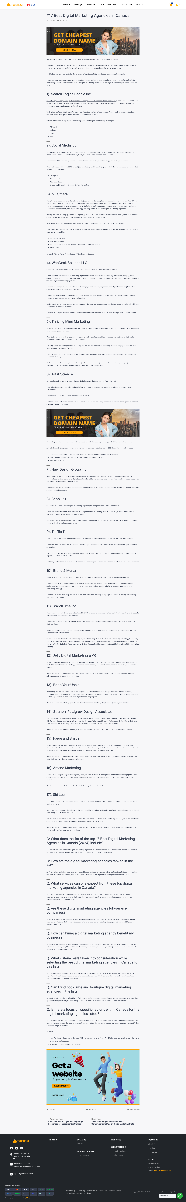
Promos (139, 5)
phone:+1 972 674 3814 (23, 1164)
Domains (90, 5)
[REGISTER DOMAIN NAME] (93, 41)
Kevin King (52, 20)
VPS (100, 5)
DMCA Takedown (154, 1167)
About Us (151, 1144)
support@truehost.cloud (23, 1174)
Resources (126, 5)
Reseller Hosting (117, 1155)
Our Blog (151, 1148)
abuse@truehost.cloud (162, 1170)
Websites (111, 5)
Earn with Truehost (118, 1151)
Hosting (77, 5)
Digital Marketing (135, 1109)
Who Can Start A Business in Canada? (65, 1044)
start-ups (74, 481)
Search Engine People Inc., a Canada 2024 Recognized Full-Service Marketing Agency (81, 101)
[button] (31, 4)
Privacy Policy (153, 1164)
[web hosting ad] (93, 1077)
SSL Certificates (83, 1156)
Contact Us (152, 1152)
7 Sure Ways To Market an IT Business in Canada (73, 254)
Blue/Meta (50, 201)
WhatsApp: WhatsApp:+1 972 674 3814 (27, 1168)
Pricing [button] (65, 5)
